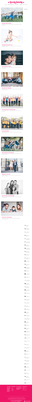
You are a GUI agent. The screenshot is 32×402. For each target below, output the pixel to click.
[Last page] (17, 223)
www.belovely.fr (18, 401)
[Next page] (15, 223)
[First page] (6, 223)
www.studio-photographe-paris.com (18, 400)
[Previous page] (8, 223)
